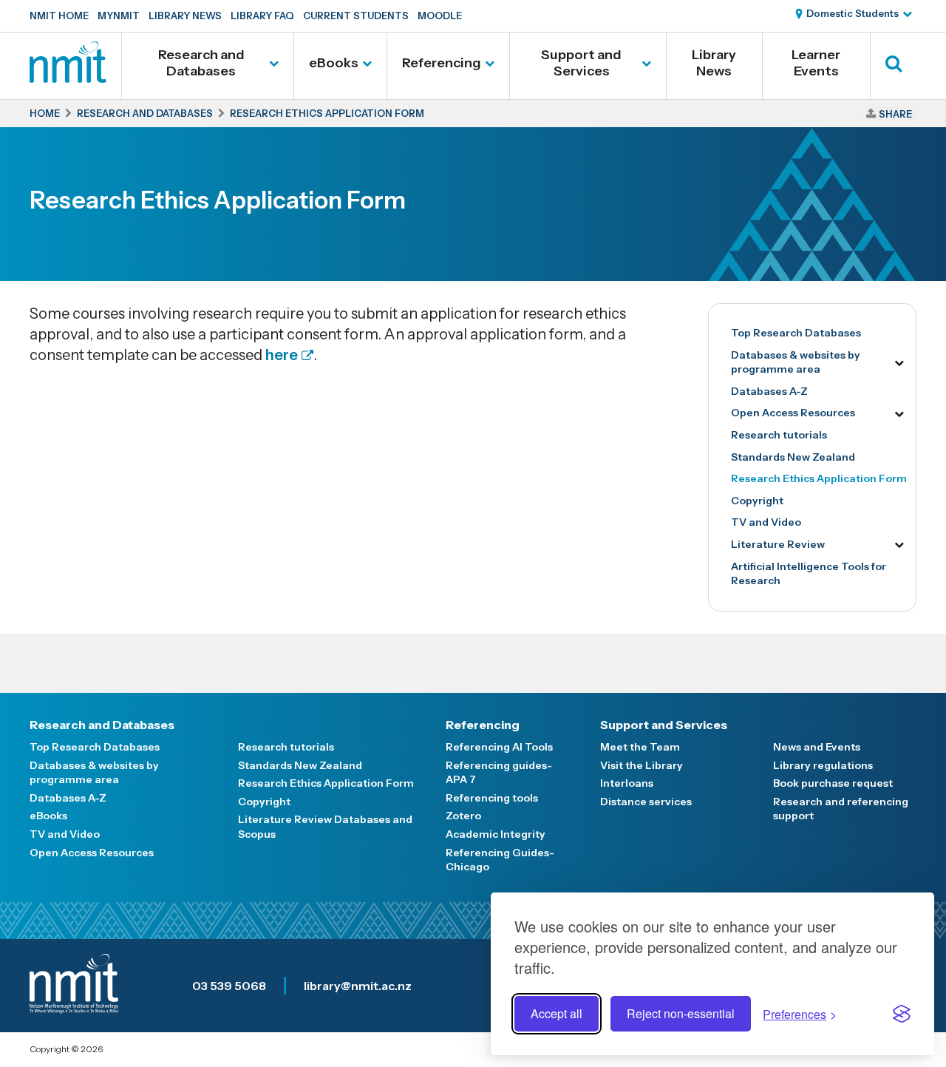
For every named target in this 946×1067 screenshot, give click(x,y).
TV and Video (766, 522)
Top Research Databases (796, 332)
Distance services (646, 801)
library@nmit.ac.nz (358, 985)
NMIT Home (59, 15)
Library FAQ (262, 15)
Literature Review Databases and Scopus (325, 827)
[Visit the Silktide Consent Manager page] (902, 1014)
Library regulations (823, 765)
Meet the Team (640, 746)
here (281, 355)
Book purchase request (833, 783)
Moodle (440, 15)
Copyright (757, 500)
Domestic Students (852, 13)
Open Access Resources (793, 412)
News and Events (816, 746)
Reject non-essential (681, 1013)
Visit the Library (641, 765)
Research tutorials (779, 434)
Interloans (626, 783)
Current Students (356, 15)
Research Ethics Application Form (819, 478)
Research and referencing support (840, 809)
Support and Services (581, 63)
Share (895, 114)
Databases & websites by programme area (795, 362)
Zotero (463, 815)
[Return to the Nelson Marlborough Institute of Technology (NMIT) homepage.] (68, 78)
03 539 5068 (229, 985)
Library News (185, 15)
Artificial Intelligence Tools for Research (808, 574)
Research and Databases (201, 63)
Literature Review (778, 544)
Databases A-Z (769, 391)
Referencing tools (492, 798)
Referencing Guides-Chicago (500, 860)
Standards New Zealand (793, 457)
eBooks (333, 63)
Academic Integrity (495, 834)
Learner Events (816, 63)
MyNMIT (119, 15)
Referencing (441, 63)
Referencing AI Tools (499, 746)
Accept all (556, 1013)
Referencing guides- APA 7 (499, 773)
